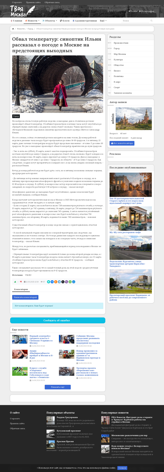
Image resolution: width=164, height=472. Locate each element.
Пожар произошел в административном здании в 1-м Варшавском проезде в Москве (88, 355)
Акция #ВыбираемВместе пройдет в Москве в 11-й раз (41, 354)
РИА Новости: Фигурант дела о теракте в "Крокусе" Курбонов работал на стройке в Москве (131, 419)
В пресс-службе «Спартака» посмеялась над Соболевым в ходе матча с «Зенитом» (39, 372)
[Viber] (66, 281)
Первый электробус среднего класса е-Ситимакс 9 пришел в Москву (41, 339)
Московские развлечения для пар (129, 435)
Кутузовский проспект (69, 431)
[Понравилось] (15, 282)
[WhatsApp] (70, 281)
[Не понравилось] (21, 282)
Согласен (122, 468)
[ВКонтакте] (52, 281)
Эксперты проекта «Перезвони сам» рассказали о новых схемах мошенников (87, 371)
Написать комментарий (25, 297)
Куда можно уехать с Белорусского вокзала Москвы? (129, 447)
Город (16, 116)
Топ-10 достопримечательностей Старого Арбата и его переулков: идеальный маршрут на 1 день (127, 200)
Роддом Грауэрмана (67, 417)
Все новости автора (123, 143)
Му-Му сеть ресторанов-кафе (125, 232)
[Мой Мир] (73, 281)
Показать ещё (57, 387)
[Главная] (13, 29)
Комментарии (21, 289)
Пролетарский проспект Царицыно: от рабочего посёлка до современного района (130, 297)
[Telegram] (59, 281)
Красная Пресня (65, 441)
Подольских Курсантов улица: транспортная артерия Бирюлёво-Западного (127, 263)
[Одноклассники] (55, 281)
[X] (62, 281)
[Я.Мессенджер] (48, 281)
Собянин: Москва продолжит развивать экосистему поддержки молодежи (88, 339)
